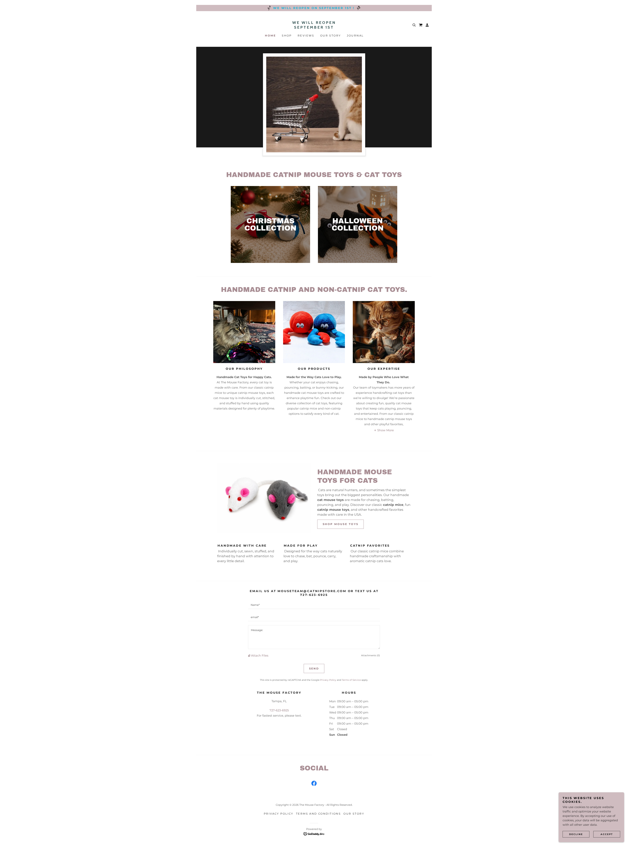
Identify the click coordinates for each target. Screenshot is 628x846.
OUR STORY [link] (330, 35)
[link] (314, 27)
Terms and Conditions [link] (318, 813)
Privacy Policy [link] (328, 679)
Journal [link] (355, 35)
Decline (576, 834)
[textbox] (314, 605)
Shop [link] (287, 35)
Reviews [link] (306, 35)
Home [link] (270, 35)
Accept (607, 834)
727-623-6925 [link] (279, 710)
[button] (427, 25)
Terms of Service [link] (351, 679)
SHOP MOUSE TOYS (340, 524)
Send (314, 668)
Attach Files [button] (259, 655)
